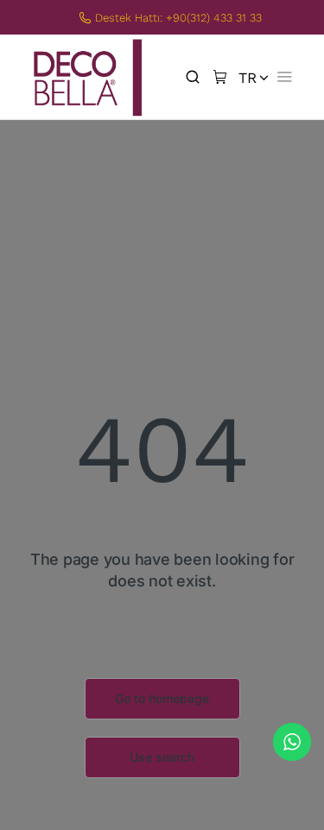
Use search (162, 757)
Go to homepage (162, 698)
